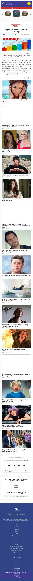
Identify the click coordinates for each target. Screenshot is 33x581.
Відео (16, 531)
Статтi (16, 533)
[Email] (24, 466)
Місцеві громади (16, 566)
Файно (16, 576)
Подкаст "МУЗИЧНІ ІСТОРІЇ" (16, 546)
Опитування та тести (16, 564)
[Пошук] (24, 4)
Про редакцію (16, 568)
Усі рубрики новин (18, 457)
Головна (11, 457)
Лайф (16, 544)
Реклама (16, 537)
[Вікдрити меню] (29, 3)
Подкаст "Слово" (16, 540)
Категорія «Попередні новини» (16, 459)
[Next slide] (30, 14)
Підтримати (17, 8)
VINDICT (22, 524)
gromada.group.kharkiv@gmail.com (16, 514)
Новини (16, 559)
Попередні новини (15, 26)
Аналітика (16, 552)
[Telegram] (14, 466)
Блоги (16, 542)
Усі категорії (16, 529)
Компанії (16, 561)
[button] (9, 466)
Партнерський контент (16, 550)
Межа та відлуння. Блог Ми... (16, 548)
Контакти (16, 570)
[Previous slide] (2, 14)
